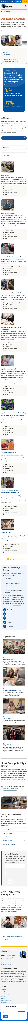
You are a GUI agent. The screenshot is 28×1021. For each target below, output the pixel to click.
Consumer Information (6, 1000)
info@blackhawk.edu (6, 964)
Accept (5, 1016)
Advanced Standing (7, 829)
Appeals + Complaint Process (8, 994)
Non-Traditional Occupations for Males (12, 939)
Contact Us (4, 1002)
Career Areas (6, 147)
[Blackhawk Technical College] (7, 6)
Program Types (6, 143)
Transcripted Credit (7, 833)
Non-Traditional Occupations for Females (12, 936)
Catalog (3, 998)
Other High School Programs (9, 844)
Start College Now (7, 837)
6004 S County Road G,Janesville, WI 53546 (7, 957)
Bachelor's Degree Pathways (13, 866)
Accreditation (4, 991)
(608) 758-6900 (5, 962)
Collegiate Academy (7, 840)
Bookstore (3, 996)
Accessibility (4, 989)
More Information (17, 605)
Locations (5, 150)
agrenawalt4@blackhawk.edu (10, 790)
